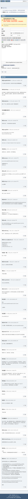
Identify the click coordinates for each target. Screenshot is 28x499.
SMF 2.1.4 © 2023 (11, 496)
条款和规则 (13, 495)
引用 (25, 85)
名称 (2, 29)
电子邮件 (3, 31)
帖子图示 (3, 35)
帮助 (10, 495)
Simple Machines (17, 496)
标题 (2, 33)
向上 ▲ (17, 495)
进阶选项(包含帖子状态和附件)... (9, 65)
